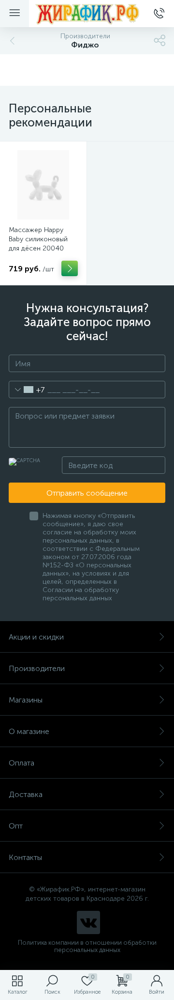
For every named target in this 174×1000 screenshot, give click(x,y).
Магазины (26, 699)
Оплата (21, 762)
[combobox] (26, 389)
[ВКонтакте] (88, 922)
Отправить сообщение (87, 493)
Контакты (25, 857)
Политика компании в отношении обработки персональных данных (87, 946)
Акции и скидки (36, 636)
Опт (16, 825)
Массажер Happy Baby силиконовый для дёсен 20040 (38, 239)
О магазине (29, 731)
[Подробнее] (69, 268)
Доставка (26, 794)
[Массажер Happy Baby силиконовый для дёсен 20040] (43, 184)
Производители (37, 668)
